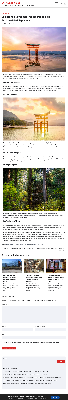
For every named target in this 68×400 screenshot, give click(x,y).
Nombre (4, 326)
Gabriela (5, 23)
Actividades (5, 14)
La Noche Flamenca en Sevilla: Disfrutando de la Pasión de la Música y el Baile (56, 278)
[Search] (65, 3)
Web (3, 334)
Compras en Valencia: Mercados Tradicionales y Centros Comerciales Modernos (34, 278)
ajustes (46, 398)
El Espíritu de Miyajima (12, 244)
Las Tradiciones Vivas (37, 244)
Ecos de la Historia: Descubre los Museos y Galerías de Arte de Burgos (10, 278)
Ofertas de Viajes (11, 2)
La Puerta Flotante (25, 244)
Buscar (5, 358)
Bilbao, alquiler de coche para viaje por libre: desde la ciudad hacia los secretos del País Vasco (27, 383)
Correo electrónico (41, 326)
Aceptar (55, 397)
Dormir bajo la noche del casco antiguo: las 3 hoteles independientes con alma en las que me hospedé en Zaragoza (32, 377)
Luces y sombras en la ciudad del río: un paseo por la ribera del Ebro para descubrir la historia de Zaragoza (30, 380)
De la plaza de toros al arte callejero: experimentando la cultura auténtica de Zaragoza (25, 374)
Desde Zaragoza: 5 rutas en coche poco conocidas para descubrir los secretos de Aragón (25, 371)
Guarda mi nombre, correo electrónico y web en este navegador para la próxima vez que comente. (31, 342)
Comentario (5, 304)
